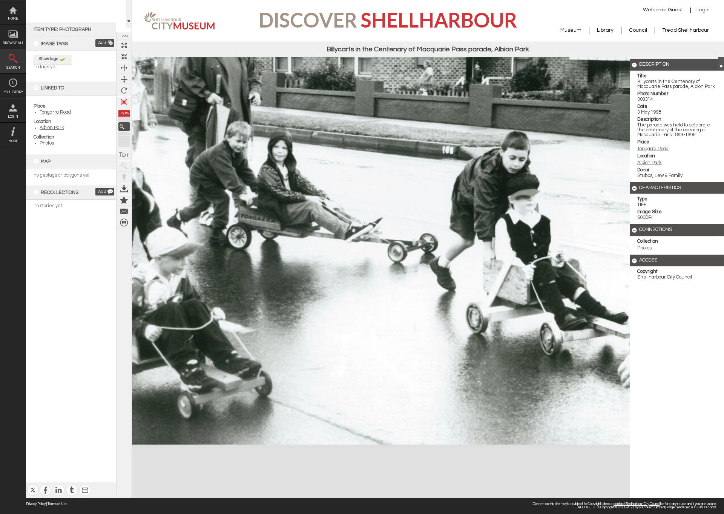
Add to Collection (124, 200)
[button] (124, 126)
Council (638, 30)
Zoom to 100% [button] (124, 102)
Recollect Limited (652, 507)
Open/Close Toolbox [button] (129, 14)
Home (13, 18)
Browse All (13, 43)
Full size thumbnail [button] (124, 45)
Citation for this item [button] (124, 222)
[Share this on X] (33, 485)
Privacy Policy (36, 504)
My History (13, 92)
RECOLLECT (587, 507)
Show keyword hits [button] (124, 166)
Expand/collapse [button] (721, 63)
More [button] (13, 141)
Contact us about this (124, 211)
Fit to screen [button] (124, 56)
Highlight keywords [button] (124, 177)
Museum (570, 30)
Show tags (48, 59)
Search (13, 67)
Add (102, 42)
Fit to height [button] (124, 79)
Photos (47, 143)
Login (13, 116)
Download (124, 188)
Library (605, 30)
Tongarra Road (55, 112)
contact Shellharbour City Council (637, 504)
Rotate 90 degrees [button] (124, 90)
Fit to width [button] (124, 68)
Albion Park (52, 127)
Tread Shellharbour (686, 30)
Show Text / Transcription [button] (124, 154)
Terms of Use (57, 504)
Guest (675, 9)
